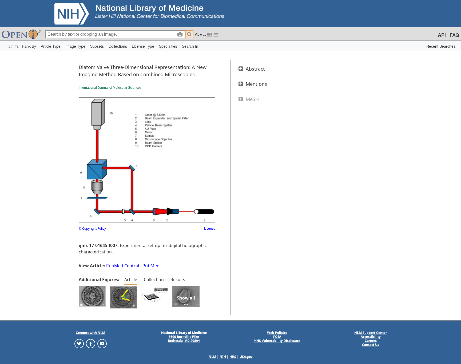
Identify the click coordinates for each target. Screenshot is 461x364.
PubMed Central (122, 266)
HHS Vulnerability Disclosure (277, 340)
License (209, 228)
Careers (371, 340)
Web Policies (277, 332)
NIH (223, 356)
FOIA (277, 336)
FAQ (454, 34)
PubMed (151, 266)
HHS (232, 356)
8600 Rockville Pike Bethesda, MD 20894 (184, 338)
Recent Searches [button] (440, 46)
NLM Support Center (370, 332)
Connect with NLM (90, 332)
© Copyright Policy (92, 228)
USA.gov (246, 356)
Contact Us (370, 344)
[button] (29, 46)
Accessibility (371, 336)
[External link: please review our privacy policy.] (79, 343)
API (442, 34)
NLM (212, 356)
